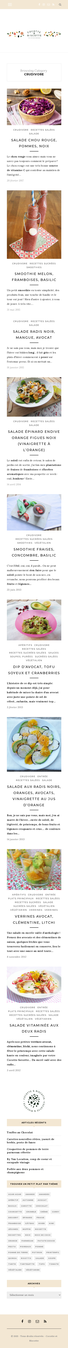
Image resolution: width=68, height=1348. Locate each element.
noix (27, 1235)
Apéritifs (25, 645)
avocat (42, 1200)
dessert (13, 1218)
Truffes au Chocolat (20, 1132)
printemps (52, 1252)
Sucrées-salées (46, 656)
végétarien (33, 1270)
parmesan (27, 1241)
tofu (42, 1264)
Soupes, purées (21, 656)
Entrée (43, 776)
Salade (34, 133)
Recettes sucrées (43, 263)
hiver (41, 1223)
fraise (40, 1218)
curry (55, 1212)
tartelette (27, 1264)
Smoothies (34, 267)
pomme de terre (18, 1252)
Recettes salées (43, 130)
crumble (31, 1212)
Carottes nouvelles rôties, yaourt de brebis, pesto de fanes (30, 1140)
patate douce (46, 1241)
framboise (14, 1223)
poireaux (25, 1247)
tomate (54, 1264)
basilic (12, 1206)
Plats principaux (21, 898)
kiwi (51, 1223)
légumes (13, 1229)
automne (28, 1200)
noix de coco (43, 1235)
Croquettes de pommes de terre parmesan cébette (28, 1150)
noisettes (14, 1235)
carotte (26, 1206)
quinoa (12, 1258)
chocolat (42, 1206)
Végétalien (43, 543)
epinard (27, 1218)
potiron (37, 1252)
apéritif (13, 1200)
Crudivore (21, 130)
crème (44, 1212)
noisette (40, 1229)
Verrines (35, 910)
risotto (26, 1258)
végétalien (15, 1270)
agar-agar (14, 1194)
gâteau (29, 1223)
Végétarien (18, 910)
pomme (39, 1247)
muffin (27, 1229)
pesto (12, 1247)
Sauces (53, 652)
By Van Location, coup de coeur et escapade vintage (29, 1160)
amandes (44, 1194)
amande (30, 1194)
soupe (51, 1258)
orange (12, 1241)
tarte (12, 1264)
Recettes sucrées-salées (34, 539)
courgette (15, 1212)
